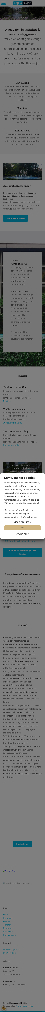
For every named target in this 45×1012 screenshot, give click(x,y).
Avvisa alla (22, 534)
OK (22, 527)
